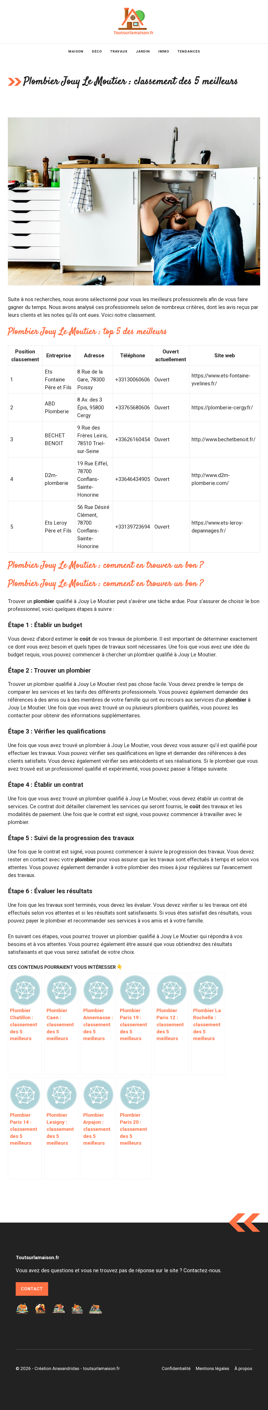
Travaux (118, 51)
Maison (75, 51)
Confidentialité (176, 1368)
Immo (163, 51)
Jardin (143, 51)
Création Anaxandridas (57, 1368)
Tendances (188, 51)
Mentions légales (212, 1368)
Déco (97, 51)
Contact (32, 1288)
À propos (243, 1368)
